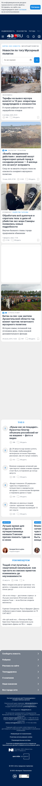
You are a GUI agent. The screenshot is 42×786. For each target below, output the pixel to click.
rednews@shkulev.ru (31, 703)
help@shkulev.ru (26, 710)
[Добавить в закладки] (38, 117)
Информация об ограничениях (21, 734)
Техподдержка (9, 672)
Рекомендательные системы (21, 740)
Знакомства (22, 31)
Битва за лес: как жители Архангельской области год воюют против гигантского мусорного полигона (18, 320)
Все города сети (10, 690)
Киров (5, 46)
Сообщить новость (11, 653)
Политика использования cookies (21, 737)
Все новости (14, 46)
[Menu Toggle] (3, 36)
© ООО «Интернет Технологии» (21, 770)
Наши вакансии (9, 684)
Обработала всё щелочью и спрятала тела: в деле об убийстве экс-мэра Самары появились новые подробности (18, 221)
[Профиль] (39, 36)
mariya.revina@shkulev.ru (13, 723)
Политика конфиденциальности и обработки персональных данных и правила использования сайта (21, 744)
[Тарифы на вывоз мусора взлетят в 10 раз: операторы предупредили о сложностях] (21, 79)
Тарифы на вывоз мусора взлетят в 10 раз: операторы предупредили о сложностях (19, 101)
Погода (32, 31)
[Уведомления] (33, 36)
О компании (8, 678)
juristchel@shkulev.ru (30, 706)
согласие (22, 9)
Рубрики (6, 660)
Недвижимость (8, 31)
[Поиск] (28, 36)
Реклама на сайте (10, 666)
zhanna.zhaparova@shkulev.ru (13, 718)
